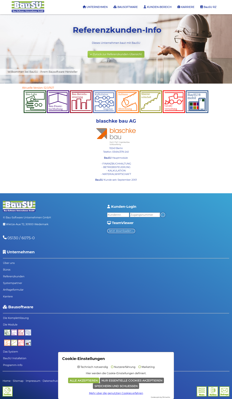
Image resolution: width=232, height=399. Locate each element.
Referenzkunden (13, 276)
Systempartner (12, 283)
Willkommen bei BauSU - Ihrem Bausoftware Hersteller (42, 71)
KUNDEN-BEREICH (159, 7)
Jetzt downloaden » (121, 230)
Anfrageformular (13, 289)
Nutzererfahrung (124, 367)
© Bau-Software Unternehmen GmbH (27, 217)
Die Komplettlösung (16, 318)
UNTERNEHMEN (97, 7)
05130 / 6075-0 (21, 238)
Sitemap (18, 380)
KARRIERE (187, 7)
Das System (10, 351)
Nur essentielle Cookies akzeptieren (131, 380)
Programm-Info (12, 365)
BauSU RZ (209, 7)
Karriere (8, 296)
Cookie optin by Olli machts (160, 397)
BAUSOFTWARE (127, 7)
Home (7, 380)
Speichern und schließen (116, 386)
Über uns (9, 263)
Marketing (148, 367)
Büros (6, 269)
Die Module (10, 324)
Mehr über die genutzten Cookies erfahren (116, 393)
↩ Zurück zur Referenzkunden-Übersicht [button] (116, 54)
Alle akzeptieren (84, 380)
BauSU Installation (14, 358)
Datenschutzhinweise (56, 380)
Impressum (33, 380)
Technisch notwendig (94, 367)
